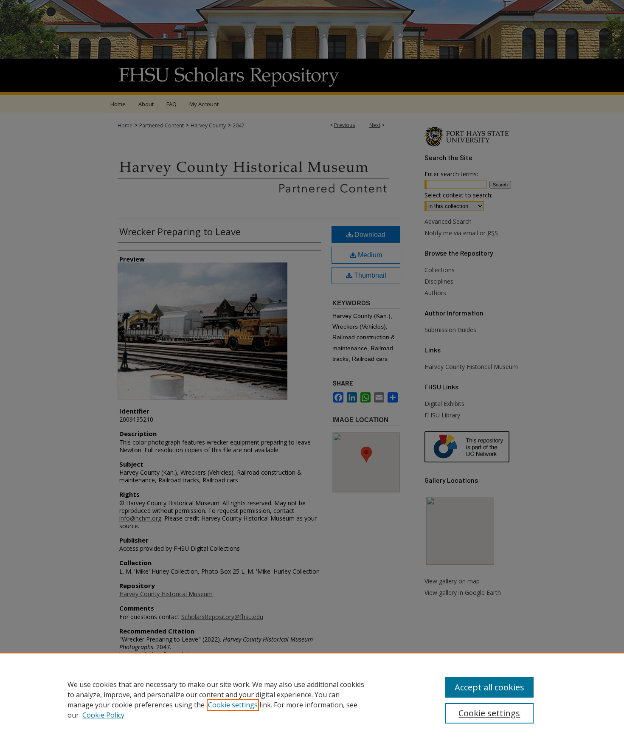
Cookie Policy (103, 715)
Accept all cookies (489, 687)
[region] (312, 699)
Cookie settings (233, 704)
